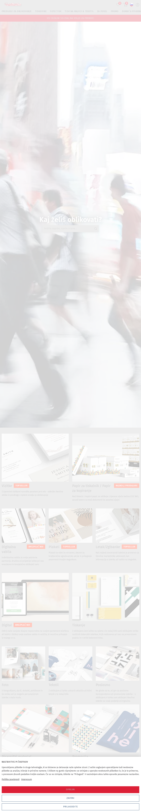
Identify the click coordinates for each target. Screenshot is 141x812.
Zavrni (70, 798)
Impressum (26, 779)
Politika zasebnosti (10, 779)
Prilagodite (70, 806)
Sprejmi (70, 789)
